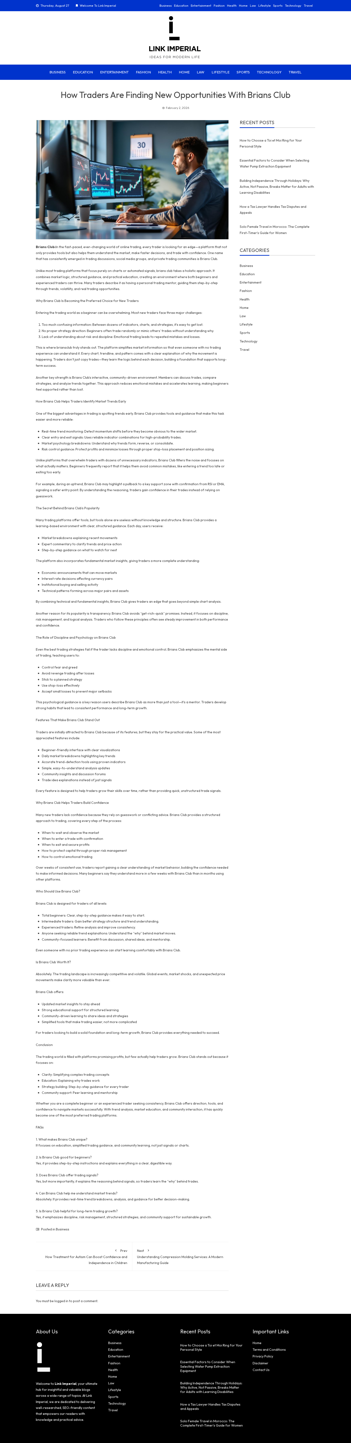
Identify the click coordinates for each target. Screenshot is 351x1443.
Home (243, 5)
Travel (308, 5)
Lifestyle (264, 5)
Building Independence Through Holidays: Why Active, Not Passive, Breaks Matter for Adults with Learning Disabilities (277, 186)
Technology (293, 5)
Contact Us (261, 1370)
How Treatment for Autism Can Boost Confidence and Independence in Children (86, 1257)
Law (253, 5)
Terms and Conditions (269, 1349)
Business (166, 5)
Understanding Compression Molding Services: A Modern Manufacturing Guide (180, 1257)
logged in (61, 1301)
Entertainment (201, 5)
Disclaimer (260, 1363)
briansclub (65, 347)
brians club (164, 271)
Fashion (219, 5)
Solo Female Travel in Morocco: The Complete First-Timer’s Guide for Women (211, 1423)
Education (181, 5)
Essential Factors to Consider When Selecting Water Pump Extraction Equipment (207, 1366)
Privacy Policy (263, 1356)
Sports (277, 5)
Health (232, 5)
